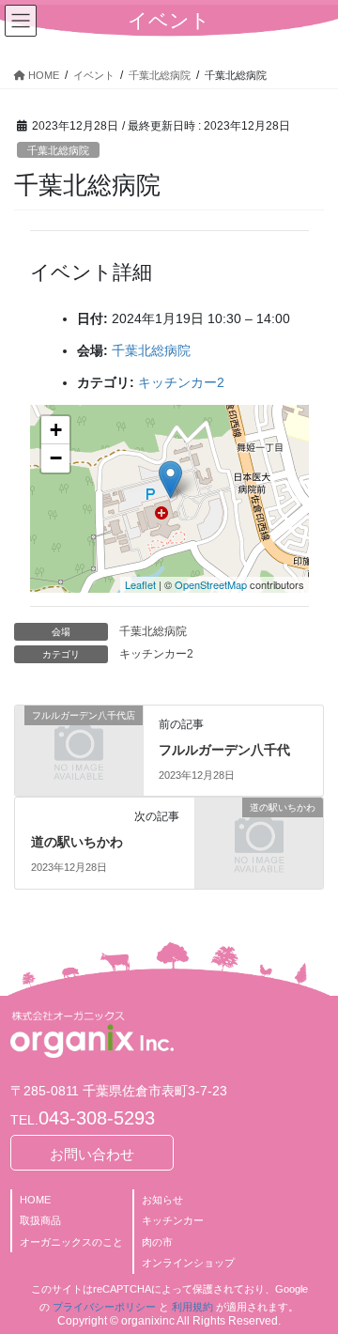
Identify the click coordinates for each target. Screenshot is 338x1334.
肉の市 (157, 1242)
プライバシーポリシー (104, 1306)
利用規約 (192, 1306)
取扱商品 (40, 1220)
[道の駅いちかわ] (259, 836)
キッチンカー (173, 1220)
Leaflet (140, 584)
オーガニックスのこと (71, 1242)
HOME (35, 1199)
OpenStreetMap (211, 584)
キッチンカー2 (181, 382)
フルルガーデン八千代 (224, 749)
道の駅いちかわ (77, 841)
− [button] (56, 458)
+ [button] (56, 430)
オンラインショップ (188, 1262)
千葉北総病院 (58, 150)
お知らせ (162, 1199)
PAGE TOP (311, 1277)
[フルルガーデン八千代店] (79, 743)
